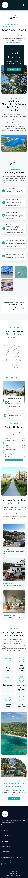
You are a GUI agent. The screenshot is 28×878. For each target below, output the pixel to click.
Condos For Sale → (10, 616)
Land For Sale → (9, 550)
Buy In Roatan (5, 833)
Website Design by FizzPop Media (14, 875)
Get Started (6, 863)
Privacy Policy (14, 871)
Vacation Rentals (5, 835)
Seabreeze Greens (6, 849)
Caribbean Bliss (5, 846)
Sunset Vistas (5, 851)
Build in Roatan (5, 830)
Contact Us (14, 798)
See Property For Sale (14, 460)
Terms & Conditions (14, 873)
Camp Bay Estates (6, 844)
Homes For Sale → (9, 584)
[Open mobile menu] (23, 5)
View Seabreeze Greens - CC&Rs (13, 308)
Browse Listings (14, 69)
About (3, 838)
